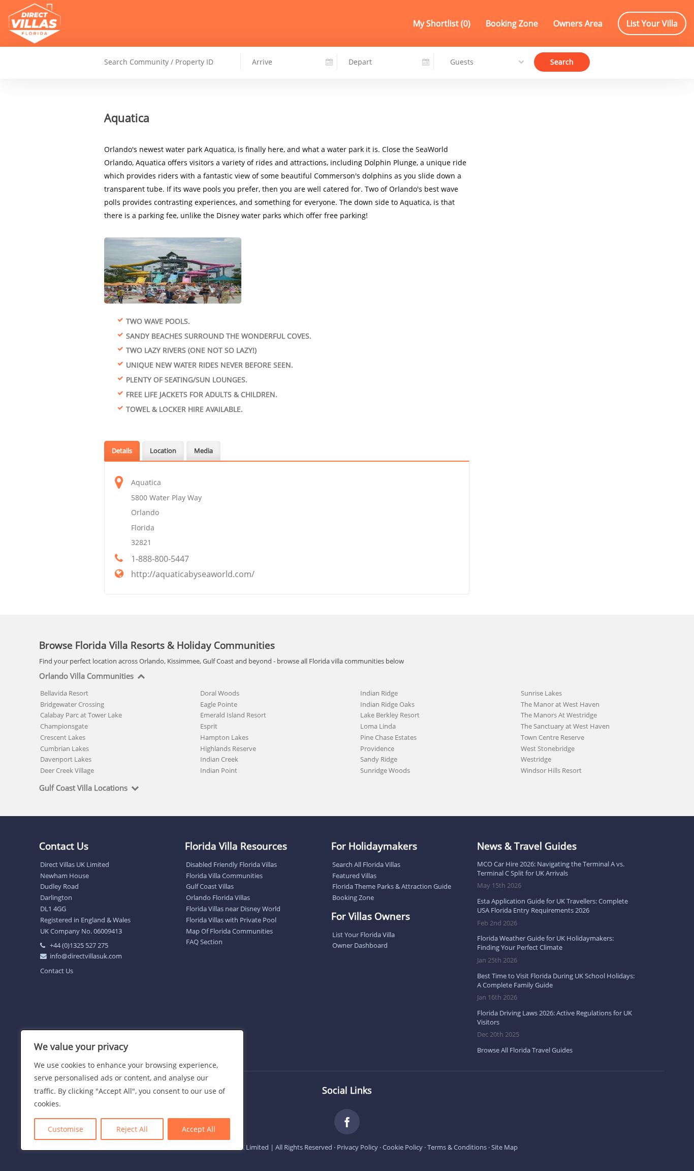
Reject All (132, 1129)
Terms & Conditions (457, 1147)
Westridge (536, 759)
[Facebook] (347, 1121)
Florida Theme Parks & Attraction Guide (391, 886)
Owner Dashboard (360, 945)
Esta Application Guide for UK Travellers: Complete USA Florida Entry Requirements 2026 (552, 905)
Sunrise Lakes (541, 693)
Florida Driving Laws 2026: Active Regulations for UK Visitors (554, 1017)
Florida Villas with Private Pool (231, 919)
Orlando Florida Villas (218, 897)
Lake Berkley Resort (390, 714)
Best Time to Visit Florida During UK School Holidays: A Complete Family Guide (556, 980)
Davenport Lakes (65, 759)
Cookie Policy (403, 1147)
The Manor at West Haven (560, 704)
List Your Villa (652, 23)
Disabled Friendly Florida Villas (231, 864)
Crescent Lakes (62, 737)
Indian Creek (219, 759)
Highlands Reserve (228, 748)
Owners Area (578, 23)
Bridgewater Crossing (72, 704)
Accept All (198, 1129)
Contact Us (56, 970)
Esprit (208, 726)
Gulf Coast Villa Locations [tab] (83, 788)
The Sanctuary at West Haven (565, 726)
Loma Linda (378, 726)
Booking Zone (512, 23)
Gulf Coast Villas (210, 886)
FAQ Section (204, 941)
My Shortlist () (441, 23)
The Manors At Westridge (559, 714)
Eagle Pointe (218, 704)
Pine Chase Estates (388, 737)
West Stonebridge (548, 748)
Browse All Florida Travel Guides (525, 1050)
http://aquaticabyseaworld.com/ (193, 574)
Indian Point (218, 770)
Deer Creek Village (67, 770)
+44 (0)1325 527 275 (79, 945)
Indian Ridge (379, 693)
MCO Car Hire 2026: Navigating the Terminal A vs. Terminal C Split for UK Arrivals (550, 868)
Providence (377, 748)
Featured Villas (354, 875)
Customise (65, 1129)
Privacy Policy (357, 1147)
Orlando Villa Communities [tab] (86, 676)
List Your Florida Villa (363, 934)
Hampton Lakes (224, 737)
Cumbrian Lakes (64, 748)
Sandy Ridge (378, 759)
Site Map (504, 1147)
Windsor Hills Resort (551, 770)
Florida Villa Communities (224, 875)
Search (562, 61)
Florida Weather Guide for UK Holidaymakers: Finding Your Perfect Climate (545, 943)
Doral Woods (219, 693)
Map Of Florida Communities (229, 931)
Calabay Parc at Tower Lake (81, 714)
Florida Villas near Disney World (233, 908)
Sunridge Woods (385, 770)
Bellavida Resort (64, 693)
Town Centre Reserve (552, 737)
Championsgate (64, 726)
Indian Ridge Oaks (387, 704)
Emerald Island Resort (233, 714)
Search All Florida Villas (366, 864)
